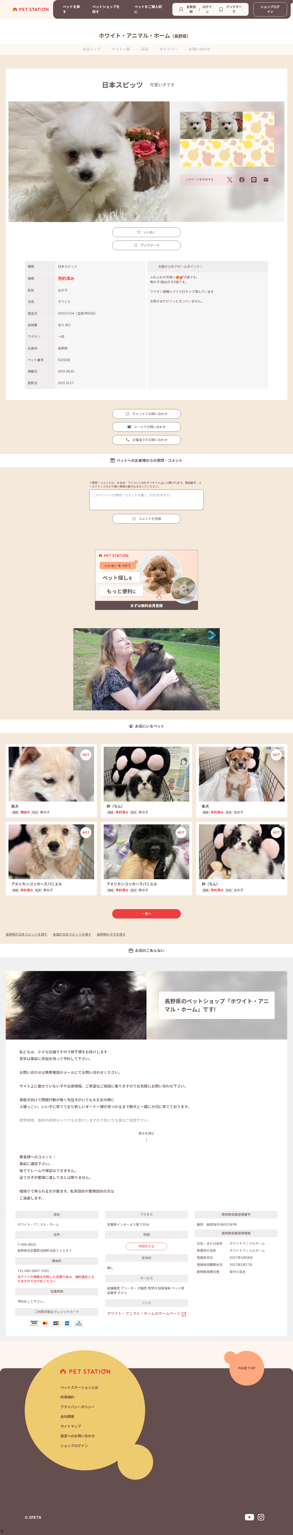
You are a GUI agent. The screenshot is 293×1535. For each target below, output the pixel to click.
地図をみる (146, 1246)
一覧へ (146, 914)
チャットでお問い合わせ (150, 414)
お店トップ (91, 49)
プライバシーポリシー (77, 1407)
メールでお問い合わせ (150, 427)
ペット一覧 (121, 49)
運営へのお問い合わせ (77, 1436)
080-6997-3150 (36, 1271)
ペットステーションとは (79, 1387)
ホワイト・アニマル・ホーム (145, 35)
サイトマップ (70, 1426)
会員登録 (191, 9)
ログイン (207, 9)
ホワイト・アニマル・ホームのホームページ (143, 1313)
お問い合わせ (200, 49)
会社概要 (67, 1417)
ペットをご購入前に (148, 9)
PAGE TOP (246, 1368)
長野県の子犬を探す (111, 934)
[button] (2, 1531)
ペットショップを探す (106, 9)
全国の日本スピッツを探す (72, 934)
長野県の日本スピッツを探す (26, 934)
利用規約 (67, 1397)
